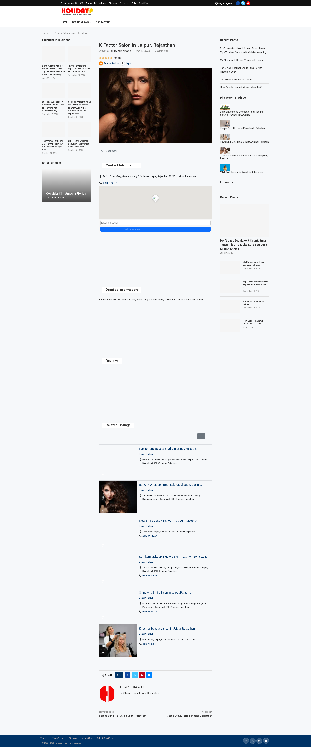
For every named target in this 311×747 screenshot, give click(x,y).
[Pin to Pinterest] (142, 675)
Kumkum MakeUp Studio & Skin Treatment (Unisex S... (173, 556)
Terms (89, 3)
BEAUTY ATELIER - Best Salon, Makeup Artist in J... (171, 484)
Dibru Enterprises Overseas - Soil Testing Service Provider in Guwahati (241, 113)
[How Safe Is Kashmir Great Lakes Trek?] (230, 325)
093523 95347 (149, 644)
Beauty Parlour (146, 454)
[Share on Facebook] (127, 675)
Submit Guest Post (140, 3)
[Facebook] (238, 3)
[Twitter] (243, 3)
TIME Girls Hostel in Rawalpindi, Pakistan (241, 172)
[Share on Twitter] (135, 675)
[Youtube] (248, 3)
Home (64, 22)
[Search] (248, 22)
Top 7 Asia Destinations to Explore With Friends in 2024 (255, 284)
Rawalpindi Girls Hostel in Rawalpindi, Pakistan (244, 141)
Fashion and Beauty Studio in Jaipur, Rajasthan (168, 448)
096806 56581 (110, 183)
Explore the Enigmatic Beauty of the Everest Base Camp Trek (79, 144)
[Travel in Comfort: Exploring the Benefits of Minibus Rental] (79, 54)
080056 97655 (149, 575)
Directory (113, 3)
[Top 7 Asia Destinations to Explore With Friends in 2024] (230, 286)
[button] (45, 185)
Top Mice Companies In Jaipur (236, 79)
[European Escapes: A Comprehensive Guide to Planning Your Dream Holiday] (53, 90)
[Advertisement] (155, 256)
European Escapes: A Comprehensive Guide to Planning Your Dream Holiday (53, 106)
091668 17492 (149, 536)
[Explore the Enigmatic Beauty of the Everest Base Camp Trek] (79, 129)
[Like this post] (120, 675)
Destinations (80, 22)
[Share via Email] (149, 675)
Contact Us (125, 3)
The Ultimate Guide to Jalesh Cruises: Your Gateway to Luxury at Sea (52, 145)
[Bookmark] (103, 474)
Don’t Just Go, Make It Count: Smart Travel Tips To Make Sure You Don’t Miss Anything (243, 244)
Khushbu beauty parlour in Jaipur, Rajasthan (167, 628)
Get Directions (132, 229)
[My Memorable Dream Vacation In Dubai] (230, 267)
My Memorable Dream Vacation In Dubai (241, 60)
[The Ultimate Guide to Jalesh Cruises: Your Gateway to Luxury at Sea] (53, 129)
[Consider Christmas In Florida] (66, 185)
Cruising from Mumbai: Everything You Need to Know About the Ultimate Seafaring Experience (79, 108)
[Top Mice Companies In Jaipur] (230, 306)
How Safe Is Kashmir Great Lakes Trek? (241, 87)
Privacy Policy (100, 3)
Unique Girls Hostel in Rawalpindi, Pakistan (242, 128)
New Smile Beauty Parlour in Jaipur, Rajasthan (168, 520)
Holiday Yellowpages (120, 50)
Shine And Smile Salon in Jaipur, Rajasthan (166, 592)
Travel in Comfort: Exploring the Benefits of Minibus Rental (79, 69)
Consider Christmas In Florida (66, 193)
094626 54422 (149, 611)
